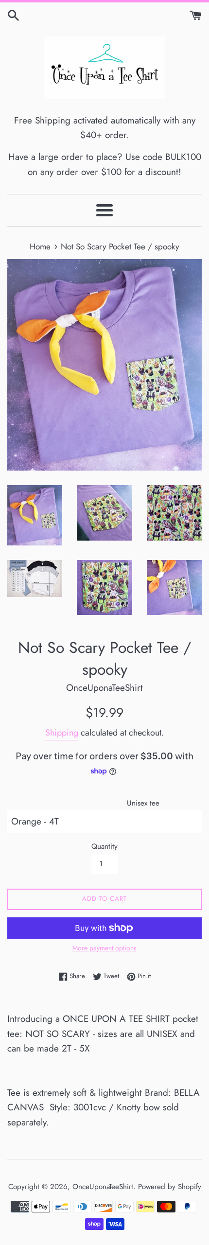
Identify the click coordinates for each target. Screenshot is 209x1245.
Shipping (61, 732)
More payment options (104, 948)
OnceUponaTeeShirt (102, 1186)
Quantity (104, 846)
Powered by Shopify (169, 1186)
